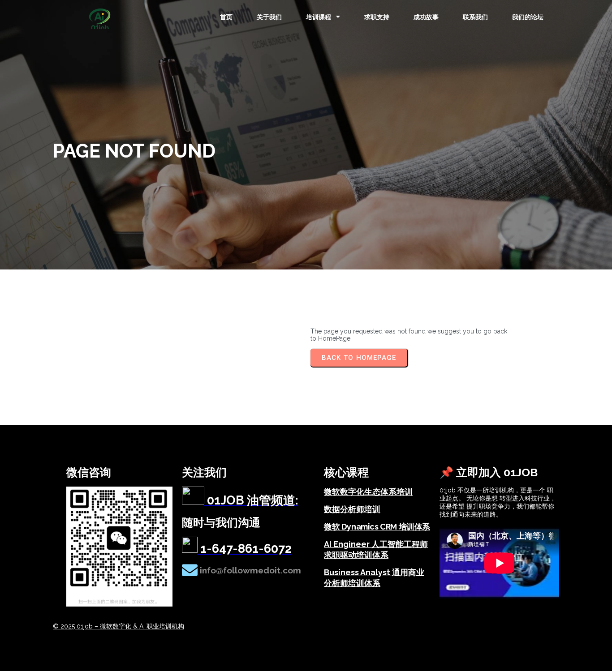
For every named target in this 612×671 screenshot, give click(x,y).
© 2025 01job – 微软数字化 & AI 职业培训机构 (118, 626)
